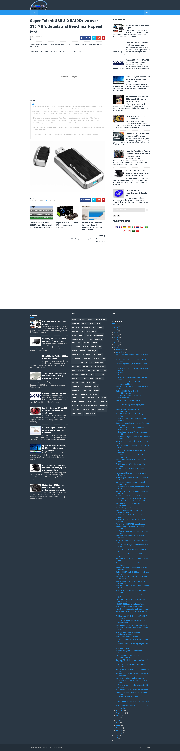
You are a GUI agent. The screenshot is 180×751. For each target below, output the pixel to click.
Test (54, 201)
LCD (93, 382)
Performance (76, 359)
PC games (88, 335)
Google (74, 362)
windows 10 (102, 410)
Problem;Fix (92, 351)
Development (76, 390)
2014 (116, 337)
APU (73, 366)
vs (85, 390)
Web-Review (93, 394)
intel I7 (104, 402)
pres (93, 410)
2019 (116, 327)
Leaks (78, 410)
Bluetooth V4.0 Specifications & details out (136, 193)
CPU (88, 331)
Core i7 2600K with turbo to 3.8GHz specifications (137, 134)
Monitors (84, 374)
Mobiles (75, 331)
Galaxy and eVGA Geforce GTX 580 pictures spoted (131, 612)
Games (90, 319)
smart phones (90, 414)
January (119, 733)
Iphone (85, 366)
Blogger (75, 406)
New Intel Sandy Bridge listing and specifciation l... (128, 410)
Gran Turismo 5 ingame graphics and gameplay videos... (133, 437)
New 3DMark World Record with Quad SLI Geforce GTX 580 (130, 511)
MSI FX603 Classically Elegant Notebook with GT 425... (132, 546)
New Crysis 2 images (123, 648)
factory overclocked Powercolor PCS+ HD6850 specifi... (133, 693)
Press (91, 323)
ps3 (83, 398)
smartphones (77, 335)
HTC (88, 382)
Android (82, 351)
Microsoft (76, 347)
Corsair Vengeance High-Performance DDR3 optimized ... (132, 365)
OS (105, 370)
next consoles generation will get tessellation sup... (132, 670)
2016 (116, 332)
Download (75, 323)
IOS (90, 390)
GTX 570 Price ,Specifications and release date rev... (131, 374)
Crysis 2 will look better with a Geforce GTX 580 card (131, 665)
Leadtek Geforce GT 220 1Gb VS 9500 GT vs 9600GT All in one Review (54, 410)
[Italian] (134, 228)
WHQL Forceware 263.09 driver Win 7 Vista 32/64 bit (131, 465)
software (75, 327)
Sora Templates (43, 748)
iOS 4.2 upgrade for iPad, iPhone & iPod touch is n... (132, 442)
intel (94, 331)
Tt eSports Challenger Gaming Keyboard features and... (130, 406)
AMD (94, 327)
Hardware (42, 201)
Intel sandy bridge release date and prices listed (131, 378)
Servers (84, 394)
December (120, 349)
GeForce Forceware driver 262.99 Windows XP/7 (131, 596)
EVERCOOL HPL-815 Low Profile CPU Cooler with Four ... (131, 419)
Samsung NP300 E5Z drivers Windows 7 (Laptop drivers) (54, 339)
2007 (116, 740)
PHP (73, 414)
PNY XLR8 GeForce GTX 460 (137, 60)
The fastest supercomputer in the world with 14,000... (132, 532)
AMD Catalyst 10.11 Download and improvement (128, 504)
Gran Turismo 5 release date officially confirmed (129, 564)
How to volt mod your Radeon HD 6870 (130, 678)
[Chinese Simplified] (138, 231)
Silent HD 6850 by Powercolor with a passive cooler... (132, 415)
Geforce (75, 382)
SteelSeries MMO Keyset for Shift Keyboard (132, 496)
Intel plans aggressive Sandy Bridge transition (133, 609)
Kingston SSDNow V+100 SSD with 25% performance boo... (130, 633)
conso (96, 402)
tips (88, 370)
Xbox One (80, 370)
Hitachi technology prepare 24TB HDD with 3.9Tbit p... (131, 401)
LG (73, 410)
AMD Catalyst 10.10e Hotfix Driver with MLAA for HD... (132, 559)
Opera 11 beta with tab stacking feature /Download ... (130, 451)
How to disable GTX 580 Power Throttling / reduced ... (131, 537)
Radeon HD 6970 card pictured (127, 637)
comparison (76, 355)
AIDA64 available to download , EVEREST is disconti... (131, 474)
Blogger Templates (56, 748)
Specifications (100, 319)
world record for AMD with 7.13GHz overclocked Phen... (128, 383)
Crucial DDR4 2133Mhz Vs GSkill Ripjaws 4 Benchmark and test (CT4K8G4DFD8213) (41, 225)
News (49, 201)
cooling (88, 386)
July (118, 718)
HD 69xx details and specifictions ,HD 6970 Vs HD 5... (132, 460)
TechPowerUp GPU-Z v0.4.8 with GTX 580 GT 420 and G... (131, 617)
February (119, 730)
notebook (75, 398)
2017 (116, 330)
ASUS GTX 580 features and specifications (131, 604)
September (120, 713)
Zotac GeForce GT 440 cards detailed (135, 117)
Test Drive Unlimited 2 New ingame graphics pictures (132, 645)
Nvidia (100, 327)
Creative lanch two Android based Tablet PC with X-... (132, 681)
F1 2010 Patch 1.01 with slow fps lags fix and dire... (132, 640)
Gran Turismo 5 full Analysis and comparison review (132, 369)
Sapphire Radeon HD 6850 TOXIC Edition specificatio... (130, 527)
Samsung (87, 359)
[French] (121, 228)
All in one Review (99, 359)
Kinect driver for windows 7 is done (129, 606)
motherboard (96, 347)
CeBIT (96, 386)
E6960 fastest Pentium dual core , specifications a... (128, 698)
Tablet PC (83, 362)
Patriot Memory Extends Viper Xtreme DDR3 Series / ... (131, 652)
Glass (104, 398)
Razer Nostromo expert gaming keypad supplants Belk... (130, 483)
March (118, 728)
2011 (116, 344)
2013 (116, 340)
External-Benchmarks (89, 406)
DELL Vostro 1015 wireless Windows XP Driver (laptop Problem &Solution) (137, 173)
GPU (78, 366)
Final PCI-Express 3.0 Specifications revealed (132, 498)
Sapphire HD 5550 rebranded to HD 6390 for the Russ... (131, 568)
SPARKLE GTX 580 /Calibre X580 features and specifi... (132, 591)
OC (91, 366)
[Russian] (142, 228)
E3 (98, 398)
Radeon (96, 390)
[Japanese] (125, 231)
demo (91, 378)
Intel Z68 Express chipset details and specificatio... (129, 456)
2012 (116, 342)
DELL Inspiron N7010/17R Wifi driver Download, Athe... (132, 387)
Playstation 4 (100, 366)
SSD (73, 370)
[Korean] (130, 231)
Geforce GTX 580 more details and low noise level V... (132, 628)
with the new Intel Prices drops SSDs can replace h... (131, 555)
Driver (98, 323)
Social (80, 414)
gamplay (86, 410)
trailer (85, 347)
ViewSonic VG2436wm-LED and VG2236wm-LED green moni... (132, 674)
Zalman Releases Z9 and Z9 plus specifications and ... (127, 656)
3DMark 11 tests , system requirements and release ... (132, 492)
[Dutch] (138, 228)
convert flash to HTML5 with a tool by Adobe (132, 690)
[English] (117, 228)
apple (100, 355)
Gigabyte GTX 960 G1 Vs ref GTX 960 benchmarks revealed (67, 225)
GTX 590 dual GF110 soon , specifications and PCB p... (132, 488)
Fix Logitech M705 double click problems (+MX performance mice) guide (53, 487)
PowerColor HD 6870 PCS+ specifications (131, 524)
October (119, 710)
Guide (74, 402)
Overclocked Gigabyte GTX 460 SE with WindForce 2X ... (130, 428)
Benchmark (33, 201)
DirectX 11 (91, 398)
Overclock (99, 362)
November (120, 352)
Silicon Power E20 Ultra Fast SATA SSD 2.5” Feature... (131, 360)
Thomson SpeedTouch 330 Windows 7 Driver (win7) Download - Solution (54, 375)
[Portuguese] (147, 228)
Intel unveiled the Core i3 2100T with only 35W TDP (132, 702)
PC (92, 374)
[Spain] (130, 228)
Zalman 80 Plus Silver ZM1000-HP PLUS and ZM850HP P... (131, 577)
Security (75, 394)
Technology (76, 343)
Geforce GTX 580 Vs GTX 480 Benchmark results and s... (130, 600)
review (74, 351)
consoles (98, 339)
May (118, 723)
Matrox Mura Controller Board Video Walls (131, 501)
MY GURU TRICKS (77, 339)
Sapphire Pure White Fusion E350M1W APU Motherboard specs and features (138, 153)
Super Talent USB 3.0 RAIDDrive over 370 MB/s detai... (132, 447)
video (84, 323)
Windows (86, 355)
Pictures (99, 378)
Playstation (96, 370)
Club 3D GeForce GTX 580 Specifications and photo (132, 550)
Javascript (103, 406)
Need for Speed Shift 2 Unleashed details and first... (132, 516)
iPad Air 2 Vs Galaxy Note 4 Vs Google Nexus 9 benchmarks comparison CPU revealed (92, 226)
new (94, 355)
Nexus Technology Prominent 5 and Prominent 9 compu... (132, 424)
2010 (116, 347)
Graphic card (98, 335)
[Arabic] (134, 231)
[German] (125, 228)
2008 (116, 738)
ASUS (82, 382)
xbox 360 (75, 378)
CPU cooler (100, 374)
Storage (84, 378)
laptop (94, 343)
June (118, 720)
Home (34, 13)
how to (86, 343)
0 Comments (38, 37)
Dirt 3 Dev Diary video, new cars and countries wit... (132, 541)
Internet (82, 402)
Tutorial (89, 339)
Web (89, 402)
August (119, 715)
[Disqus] (67, 275)
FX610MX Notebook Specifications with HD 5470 (131, 469)
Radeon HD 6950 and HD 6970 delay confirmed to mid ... (132, 573)
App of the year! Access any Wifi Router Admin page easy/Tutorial (138, 79)
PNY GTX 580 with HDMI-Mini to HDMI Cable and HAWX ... (132, 587)
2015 (116, 335)
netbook (75, 374)
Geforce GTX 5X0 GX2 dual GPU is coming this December (132, 686)
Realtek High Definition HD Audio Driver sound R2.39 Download (54, 430)
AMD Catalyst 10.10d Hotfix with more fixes (131, 625)
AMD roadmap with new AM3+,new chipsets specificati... (131, 433)
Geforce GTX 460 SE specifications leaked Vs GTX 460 (132, 661)
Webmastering (77, 386)
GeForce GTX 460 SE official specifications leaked (131, 520)
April (118, 725)
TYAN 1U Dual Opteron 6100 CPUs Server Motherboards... (130, 621)
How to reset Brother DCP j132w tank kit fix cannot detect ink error (137, 99)
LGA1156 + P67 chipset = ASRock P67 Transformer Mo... (129, 397)
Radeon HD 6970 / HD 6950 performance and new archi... (132, 707)
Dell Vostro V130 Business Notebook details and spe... (132, 356)
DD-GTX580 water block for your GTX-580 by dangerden (131, 582)
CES (91, 362)
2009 (116, 735)
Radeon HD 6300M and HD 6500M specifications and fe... (127, 392)
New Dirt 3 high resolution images (128, 508)
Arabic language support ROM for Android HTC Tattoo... (133, 478)
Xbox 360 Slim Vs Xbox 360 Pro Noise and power (137, 43)
